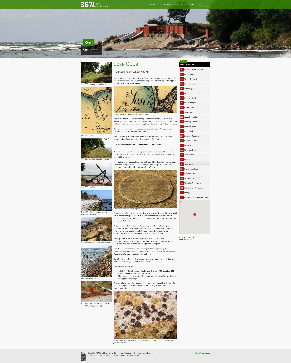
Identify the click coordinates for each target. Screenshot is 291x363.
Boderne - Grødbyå (189, 135)
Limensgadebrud (188, 121)
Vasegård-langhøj (189, 117)
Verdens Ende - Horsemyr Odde (194, 197)
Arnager (185, 192)
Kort (192, 4)
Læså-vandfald (188, 98)
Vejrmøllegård (187, 88)
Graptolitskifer (187, 112)
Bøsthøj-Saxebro (188, 126)
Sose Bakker (187, 154)
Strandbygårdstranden (190, 183)
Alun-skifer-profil (188, 102)
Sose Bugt (186, 159)
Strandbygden (187, 178)
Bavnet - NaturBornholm (191, 69)
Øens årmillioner (187, 64)
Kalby (184, 93)
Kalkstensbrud (187, 107)
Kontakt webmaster (202, 353)
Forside (153, 4)
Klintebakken (187, 74)
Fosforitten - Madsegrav (191, 187)
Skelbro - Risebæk (189, 140)
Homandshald (187, 173)
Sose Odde (186, 164)
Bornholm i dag (180, 4)
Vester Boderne (188, 131)
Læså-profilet (187, 83)
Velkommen (165, 4)
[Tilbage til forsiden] (95, 4)
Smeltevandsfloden (189, 169)
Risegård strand (188, 150)
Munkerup (186, 145)
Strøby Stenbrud (188, 79)
